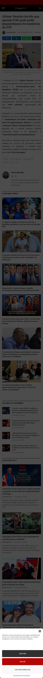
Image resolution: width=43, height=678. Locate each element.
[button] (40, 631)
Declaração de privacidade (21, 675)
